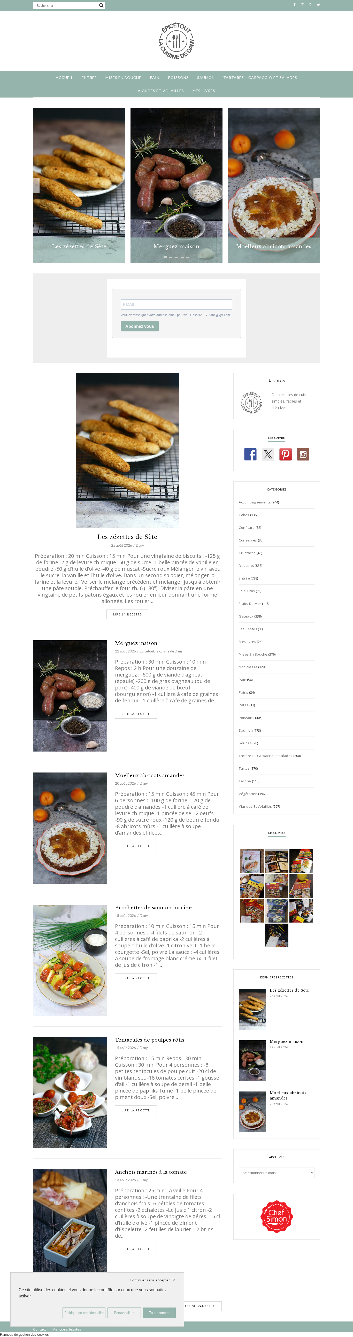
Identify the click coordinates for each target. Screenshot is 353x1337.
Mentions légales (66, 1329)
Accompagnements (255, 502)
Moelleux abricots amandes (150, 775)
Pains (243, 692)
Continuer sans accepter (150, 1280)
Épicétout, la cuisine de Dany (161, 651)
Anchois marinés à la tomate (151, 1172)
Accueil (64, 77)
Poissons (178, 77)
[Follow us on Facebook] (250, 454)
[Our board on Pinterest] (285, 454)
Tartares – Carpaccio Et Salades (260, 77)
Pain (154, 77)
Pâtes (244, 705)
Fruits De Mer (250, 603)
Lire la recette (127, 614)
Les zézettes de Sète (127, 536)
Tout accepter (159, 1313)
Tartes (244, 768)
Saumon (206, 77)
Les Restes (248, 629)
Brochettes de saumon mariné (153, 908)
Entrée (89, 77)
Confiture (247, 527)
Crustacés (247, 553)
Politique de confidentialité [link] (84, 1313)
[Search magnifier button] (101, 5)
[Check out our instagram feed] (303, 454)
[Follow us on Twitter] (268, 454)
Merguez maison (136, 643)
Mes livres (204, 90)
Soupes (245, 743)
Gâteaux (246, 616)
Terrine (245, 781)
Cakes (244, 514)
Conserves (248, 540)
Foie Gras (247, 591)
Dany (140, 545)
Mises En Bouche (123, 77)
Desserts (246, 565)
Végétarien (248, 793)
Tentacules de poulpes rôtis (150, 1040)
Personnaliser (124, 1313)
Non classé (248, 667)
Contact (39, 1329)
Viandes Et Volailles (161, 90)
